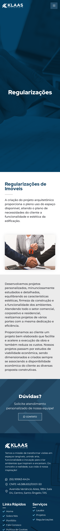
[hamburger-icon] (54, 5)
